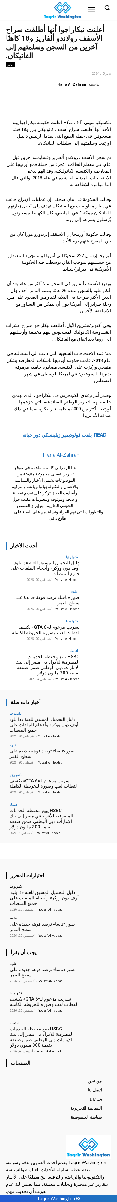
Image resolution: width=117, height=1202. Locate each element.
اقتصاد (73, 650)
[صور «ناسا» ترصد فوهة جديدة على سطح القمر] (95, 601)
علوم (74, 591)
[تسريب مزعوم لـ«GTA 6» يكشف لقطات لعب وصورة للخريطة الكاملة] (95, 631)
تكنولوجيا (72, 556)
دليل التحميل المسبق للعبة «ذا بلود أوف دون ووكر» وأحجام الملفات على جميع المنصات (45, 568)
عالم (10, 64)
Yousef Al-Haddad (68, 580)
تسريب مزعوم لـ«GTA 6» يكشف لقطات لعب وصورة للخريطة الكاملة (46, 629)
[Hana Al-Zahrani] (105, 84)
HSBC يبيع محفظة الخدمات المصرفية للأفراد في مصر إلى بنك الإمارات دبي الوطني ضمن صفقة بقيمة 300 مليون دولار (48, 665)
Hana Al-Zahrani (72, 84)
